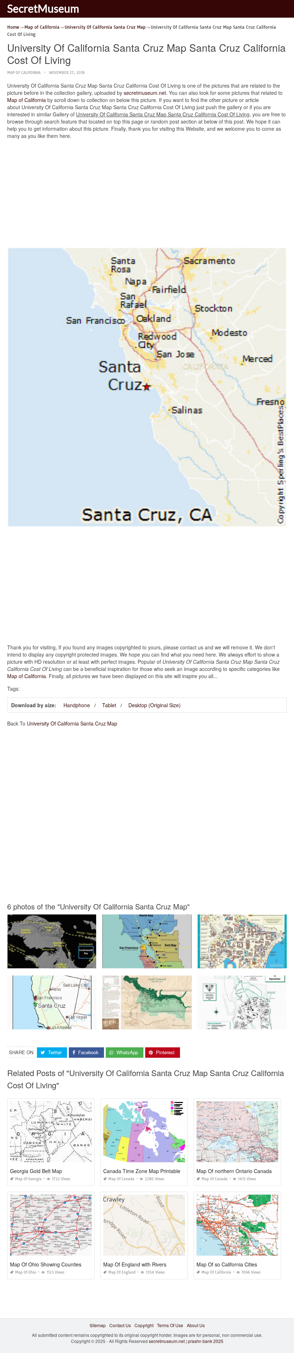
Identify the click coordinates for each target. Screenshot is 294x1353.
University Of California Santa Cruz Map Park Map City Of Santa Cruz (171, 1023)
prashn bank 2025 (205, 1341)
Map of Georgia (28, 1179)
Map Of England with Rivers (134, 1264)
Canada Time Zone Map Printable (141, 1170)
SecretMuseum (43, 8)
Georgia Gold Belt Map (36, 1170)
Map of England (122, 1272)
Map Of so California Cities (226, 1264)
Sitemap (98, 1325)
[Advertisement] (147, 195)
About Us (196, 1325)
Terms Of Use (170, 1325)
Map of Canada (121, 1179)
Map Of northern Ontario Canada (234, 1170)
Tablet (109, 705)
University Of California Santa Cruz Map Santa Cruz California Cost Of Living (83, 1023)
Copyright (143, 1325)
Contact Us (120, 1325)
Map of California (24, 72)
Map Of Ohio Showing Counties (45, 1264)
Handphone (76, 705)
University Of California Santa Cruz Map (72, 723)
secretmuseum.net (145, 92)
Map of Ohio (25, 1272)
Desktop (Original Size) (154, 705)
